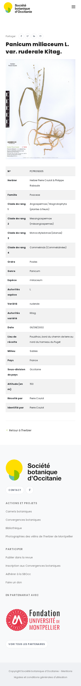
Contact (14, 490)
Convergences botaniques (23, 520)
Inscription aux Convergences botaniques (33, 566)
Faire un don (14, 582)
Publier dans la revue (19, 557)
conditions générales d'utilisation (47, 677)
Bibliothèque (14, 528)
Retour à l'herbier (20, 430)
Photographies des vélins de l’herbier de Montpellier (39, 536)
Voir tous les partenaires (26, 644)
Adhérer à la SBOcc (18, 574)
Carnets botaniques (19, 511)
